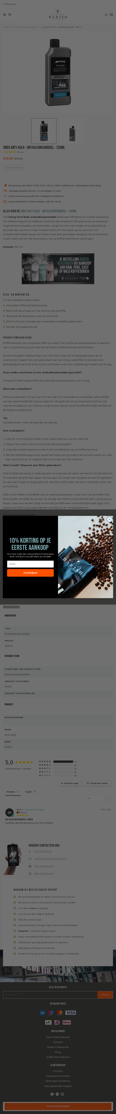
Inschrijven (30, 573)
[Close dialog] (109, 519)
